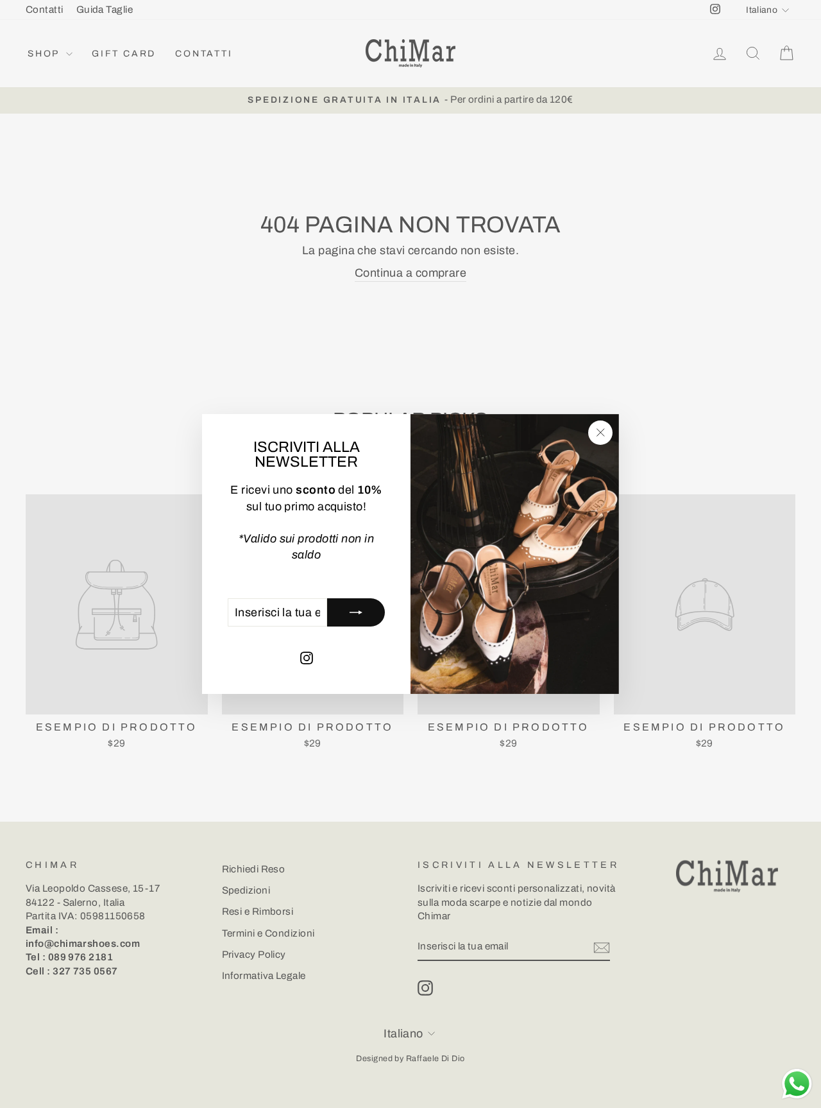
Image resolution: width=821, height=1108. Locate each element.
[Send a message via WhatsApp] (797, 1084)
